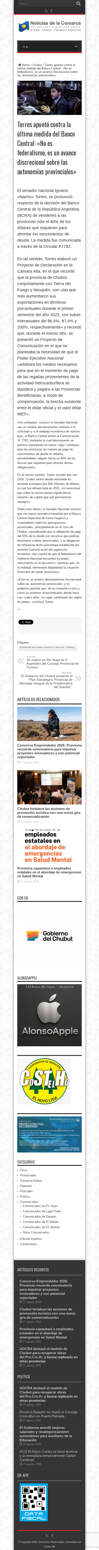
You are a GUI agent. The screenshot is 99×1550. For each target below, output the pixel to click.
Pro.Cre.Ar (33, 1357)
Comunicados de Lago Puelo (42, 1211)
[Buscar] (78, 3)
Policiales (26, 1191)
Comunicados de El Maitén (41, 1222)
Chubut (37, 65)
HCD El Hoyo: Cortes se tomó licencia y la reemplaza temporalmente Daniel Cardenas (48, 1456)
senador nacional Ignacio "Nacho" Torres (47, 647)
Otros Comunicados (36, 1232)
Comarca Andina (31, 1180)
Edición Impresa (31, 1239)
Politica (25, 1196)
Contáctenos (28, 1244)
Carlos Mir (49, 1546)
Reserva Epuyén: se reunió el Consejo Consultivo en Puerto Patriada (48, 1414)
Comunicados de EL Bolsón (41, 1227)
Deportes (26, 1186)
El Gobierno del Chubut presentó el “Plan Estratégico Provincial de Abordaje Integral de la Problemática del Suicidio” (46, 680)
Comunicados (29, 1202)
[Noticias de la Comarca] (49, 28)
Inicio (23, 1170)
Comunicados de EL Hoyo (40, 1206)
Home (26, 65)
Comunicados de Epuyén (39, 1216)
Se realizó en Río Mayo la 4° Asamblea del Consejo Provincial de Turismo (52, 662)
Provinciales (28, 1175)
